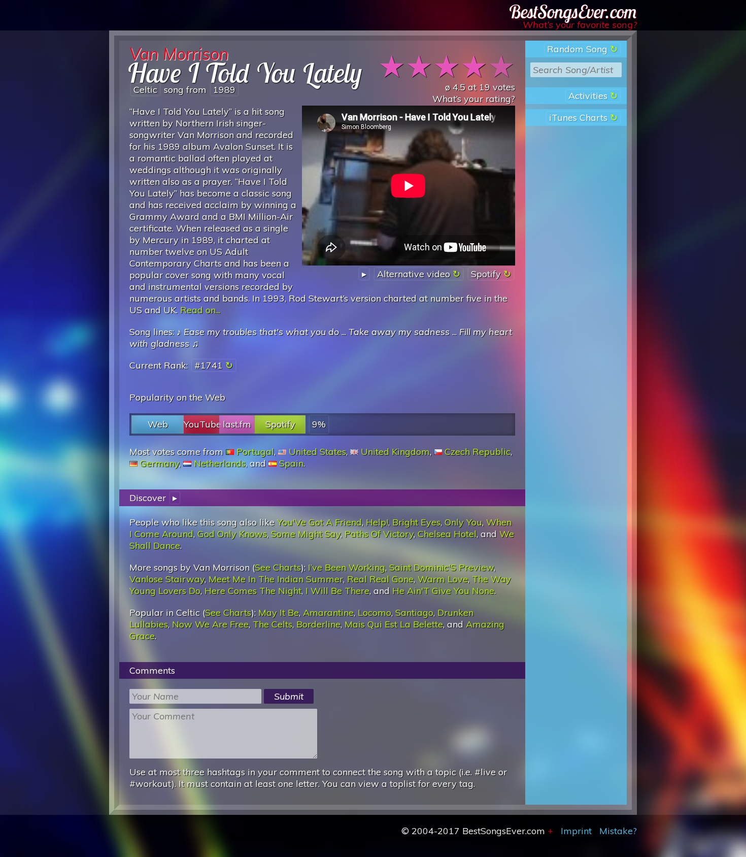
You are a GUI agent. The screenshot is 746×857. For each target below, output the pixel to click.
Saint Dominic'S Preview (441, 567)
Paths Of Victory (379, 534)
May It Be (278, 612)
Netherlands (220, 463)
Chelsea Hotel (447, 534)
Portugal (255, 451)
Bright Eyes (416, 522)
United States (317, 451)
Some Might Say (306, 534)
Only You (463, 522)
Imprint (576, 831)
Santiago (414, 612)
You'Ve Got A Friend (319, 522)
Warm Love (443, 579)
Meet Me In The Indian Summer (276, 579)
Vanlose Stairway (167, 579)
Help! (377, 522)
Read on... (200, 310)
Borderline (318, 624)
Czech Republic (478, 451)
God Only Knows (232, 534)
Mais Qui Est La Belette (394, 624)
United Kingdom (395, 451)
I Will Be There (337, 591)
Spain (291, 463)
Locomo (374, 612)
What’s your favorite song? (580, 24)
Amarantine (328, 612)
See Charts (278, 567)
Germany (159, 463)
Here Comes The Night (253, 591)
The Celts (272, 624)
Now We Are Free (210, 624)
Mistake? (618, 831)
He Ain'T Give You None (443, 591)
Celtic (145, 89)
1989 (224, 89)
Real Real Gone (380, 579)
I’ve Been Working (346, 567)
